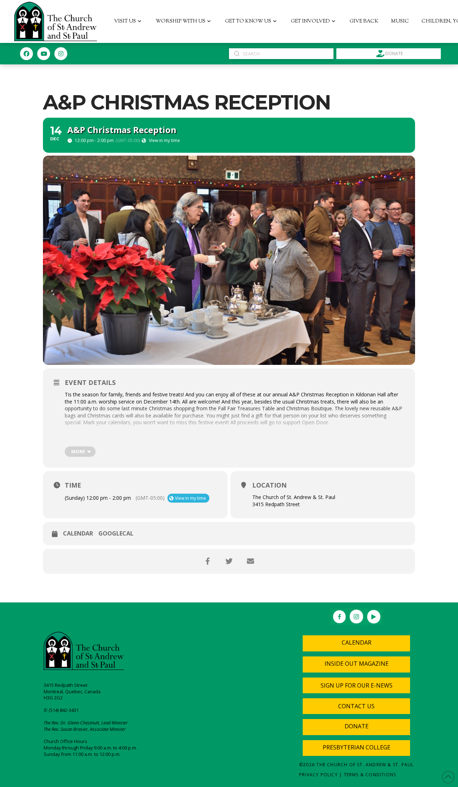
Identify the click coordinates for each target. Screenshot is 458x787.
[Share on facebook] (207, 561)
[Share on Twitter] (229, 561)
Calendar (78, 533)
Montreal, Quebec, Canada (72, 691)
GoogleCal (115, 533)
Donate (357, 726)
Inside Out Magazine (357, 664)
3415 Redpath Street (65, 685)
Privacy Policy (318, 775)
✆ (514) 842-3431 (61, 710)
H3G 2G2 (53, 697)
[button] (356, 685)
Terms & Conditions (370, 775)
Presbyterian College (356, 747)
